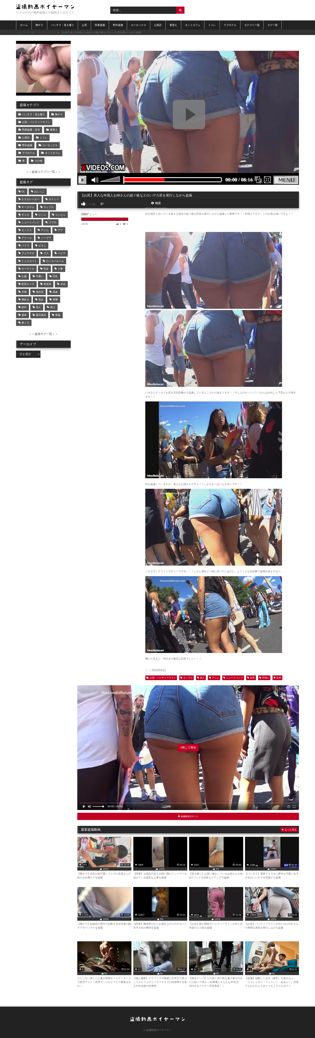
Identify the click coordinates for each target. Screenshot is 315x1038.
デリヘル (27, 237)
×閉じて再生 (188, 747)
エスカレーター (30, 199)
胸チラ (39, 25)
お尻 (84, 25)
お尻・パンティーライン (43, 32)
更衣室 (47, 284)
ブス (46, 253)
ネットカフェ (192, 25)
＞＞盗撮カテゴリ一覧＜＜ (43, 171)
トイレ (212, 25)
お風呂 (158, 25)
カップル (188, 677)
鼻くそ (25, 322)
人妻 (60, 268)
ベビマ (61, 253)
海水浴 (40, 291)
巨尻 (279, 677)
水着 (24, 291)
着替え (173, 25)
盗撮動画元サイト (189, 816)
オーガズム (28, 207)
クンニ (42, 214)
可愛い (40, 276)
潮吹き (25, 299)
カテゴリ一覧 (252, 25)
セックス (27, 230)
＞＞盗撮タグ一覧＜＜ (43, 333)
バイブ (25, 245)
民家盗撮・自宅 (31, 129)
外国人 (265, 677)
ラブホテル (230, 25)
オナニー (54, 199)
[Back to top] (304, 1027)
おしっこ (39, 191)
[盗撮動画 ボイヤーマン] (45, 7)
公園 (24, 276)
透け (52, 307)
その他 (38, 160)
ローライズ (28, 268)
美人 (202, 677)
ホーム (24, 25)
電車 (24, 315)
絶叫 (24, 307)
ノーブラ (46, 237)
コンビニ (60, 214)
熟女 (41, 299)
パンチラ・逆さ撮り (62, 25)
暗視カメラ (28, 284)
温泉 (55, 291)
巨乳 (252, 677)
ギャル (25, 214)
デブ (60, 230)
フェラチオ (28, 253)
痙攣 (55, 299)
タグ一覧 (272, 25)
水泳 (62, 284)
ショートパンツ (234, 677)
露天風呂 (41, 315)
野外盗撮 (118, 25)
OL (23, 191)
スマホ (52, 222)
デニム (215, 677)
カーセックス (138, 25)
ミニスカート (29, 261)
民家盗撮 (100, 25)
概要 (157, 203)
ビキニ (42, 245)
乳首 (46, 268)
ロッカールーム (55, 261)
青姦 (57, 315)
